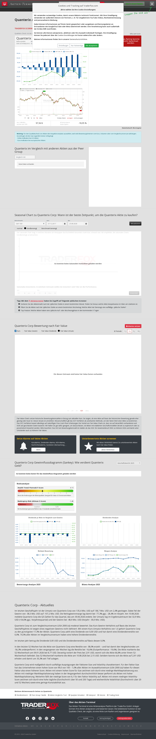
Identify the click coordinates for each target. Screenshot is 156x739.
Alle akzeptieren (91, 45)
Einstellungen (63, 45)
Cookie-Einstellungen (66, 35)
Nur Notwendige (77, 45)
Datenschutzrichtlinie (78, 39)
